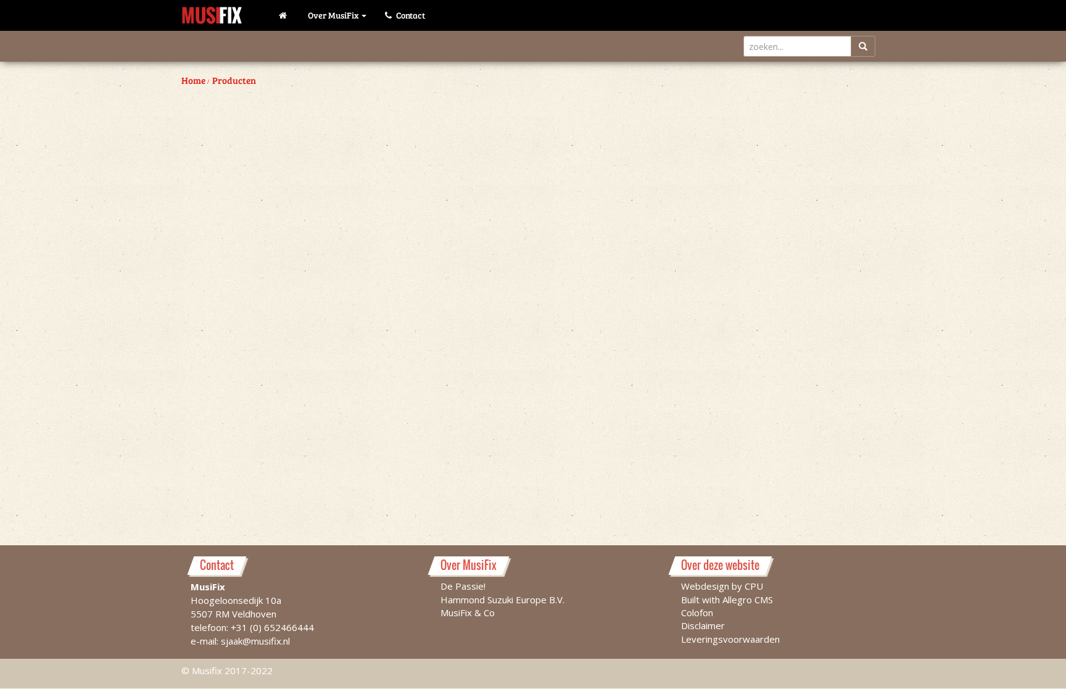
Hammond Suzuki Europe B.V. (502, 599)
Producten (234, 80)
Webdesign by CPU (722, 586)
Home (193, 80)
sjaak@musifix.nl (255, 641)
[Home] (284, 15)
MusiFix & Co (467, 612)
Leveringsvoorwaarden (730, 639)
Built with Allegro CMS (727, 599)
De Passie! (462, 586)
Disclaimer (703, 625)
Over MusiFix (334, 15)
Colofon (697, 612)
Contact (409, 15)
